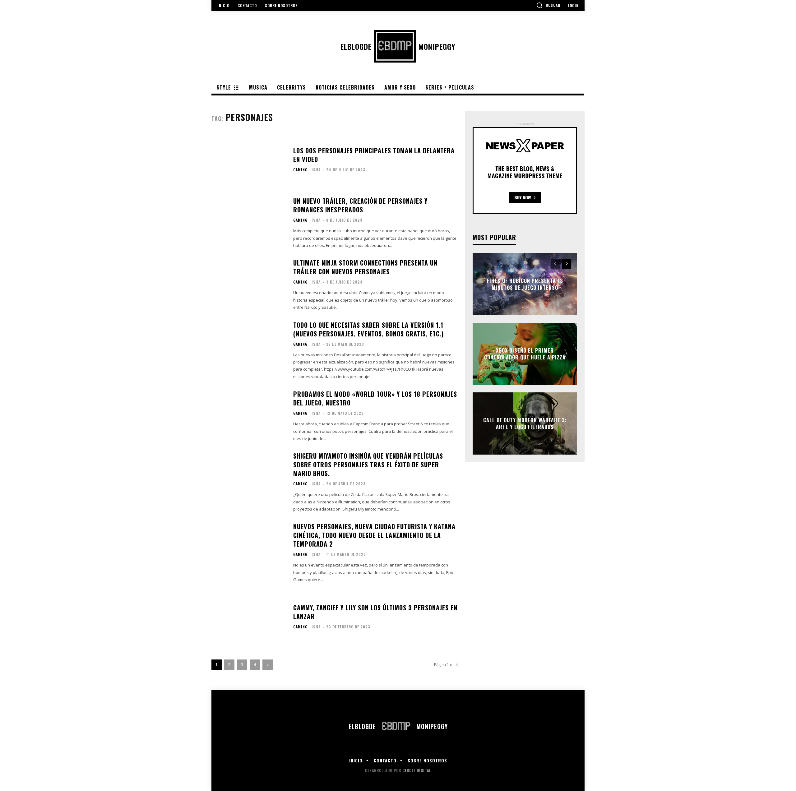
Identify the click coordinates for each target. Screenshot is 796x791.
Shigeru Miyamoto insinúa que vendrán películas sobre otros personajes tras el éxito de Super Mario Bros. (368, 464)
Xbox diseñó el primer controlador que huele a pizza (525, 353)
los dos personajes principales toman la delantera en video (374, 155)
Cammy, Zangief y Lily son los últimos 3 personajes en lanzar (375, 612)
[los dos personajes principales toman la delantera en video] (248, 161)
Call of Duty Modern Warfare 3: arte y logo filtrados (525, 423)
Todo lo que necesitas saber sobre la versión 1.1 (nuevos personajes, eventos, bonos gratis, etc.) (368, 329)
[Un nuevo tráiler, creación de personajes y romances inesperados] (248, 223)
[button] (548, 5)
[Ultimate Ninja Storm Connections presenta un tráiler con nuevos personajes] (248, 285)
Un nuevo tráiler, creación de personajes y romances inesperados (360, 205)
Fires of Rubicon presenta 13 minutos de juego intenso (525, 284)
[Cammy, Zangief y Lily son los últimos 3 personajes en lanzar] (248, 619)
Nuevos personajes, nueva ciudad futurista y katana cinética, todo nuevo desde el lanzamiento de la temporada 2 (374, 535)
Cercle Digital (416, 770)
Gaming (300, 170)
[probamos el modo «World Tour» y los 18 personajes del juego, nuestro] (248, 416)
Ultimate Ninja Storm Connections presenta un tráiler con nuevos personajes (365, 267)
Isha (316, 169)
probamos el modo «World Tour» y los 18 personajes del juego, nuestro (375, 398)
